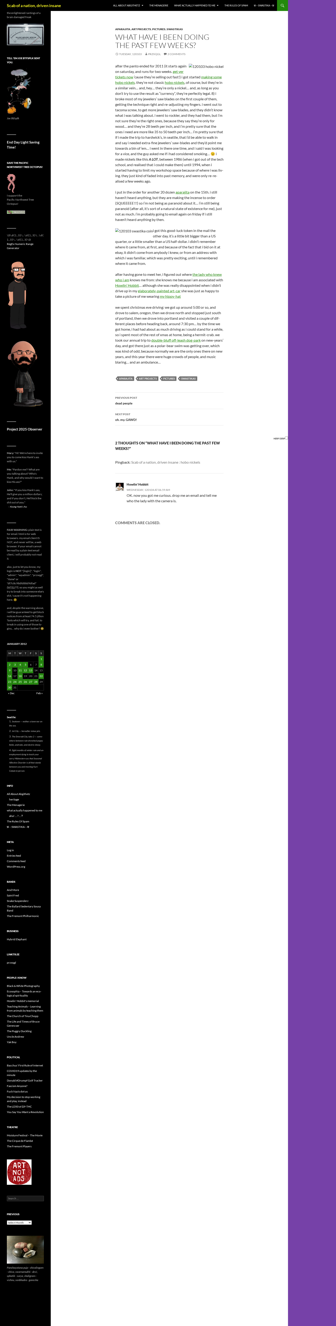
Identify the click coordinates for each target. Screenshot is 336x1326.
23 (9, 681)
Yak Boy (11, 1042)
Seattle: (11, 717)
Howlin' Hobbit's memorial (23, 1001)
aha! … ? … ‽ (16, 816)
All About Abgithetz (126, 5)
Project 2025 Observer (24, 429)
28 (35, 681)
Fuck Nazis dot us (17, 1091)
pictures (158, 29)
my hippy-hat (170, 296)
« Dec (11, 693)
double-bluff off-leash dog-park (176, 340)
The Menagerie (158, 5)
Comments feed (16, 861)
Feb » (39, 693)
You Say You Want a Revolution (25, 1112)
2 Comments (176, 54)
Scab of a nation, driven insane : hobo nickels (165, 462)
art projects (141, 29)
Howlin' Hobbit (138, 484)
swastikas (175, 29)
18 (20, 676)
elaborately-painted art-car (159, 291)
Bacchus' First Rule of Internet (25, 1065)
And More (13, 890)
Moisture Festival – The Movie (25, 1135)
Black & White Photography (23, 986)
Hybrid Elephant (17, 939)
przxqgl (154, 54)
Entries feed (14, 855)
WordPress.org (16, 866)
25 (20, 681)
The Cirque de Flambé (20, 1141)
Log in (10, 850)
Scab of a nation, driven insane (34, 5)
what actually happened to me (194, 5)
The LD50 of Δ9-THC (19, 1106)
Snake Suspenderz (18, 901)
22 (41, 676)
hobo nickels (174, 82)
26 (25, 681)
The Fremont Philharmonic (23, 916)
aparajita (122, 29)
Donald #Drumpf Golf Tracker (25, 1080)
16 (9, 676)
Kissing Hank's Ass (18, 506)
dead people (126, 400)
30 (9, 687)
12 (25, 670)
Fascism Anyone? (17, 1086)
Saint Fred (13, 895)
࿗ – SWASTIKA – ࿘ (264, 5)
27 (30, 681)
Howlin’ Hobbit (127, 285)
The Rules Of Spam (236, 5)
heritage (14, 799)
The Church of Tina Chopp (22, 1016)
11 (20, 670)
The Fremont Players (19, 1146)
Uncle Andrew (15, 1036)
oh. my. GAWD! (126, 417)
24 (14, 681)
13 (30, 670)
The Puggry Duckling (19, 1031)
